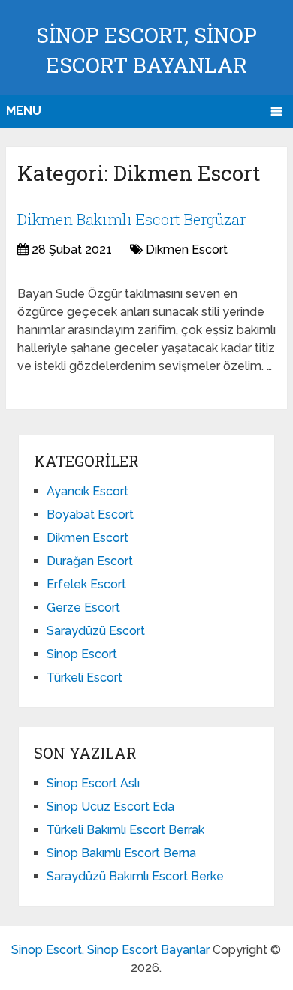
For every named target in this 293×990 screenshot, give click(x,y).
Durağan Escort (90, 561)
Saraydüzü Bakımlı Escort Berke (135, 876)
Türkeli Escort (84, 677)
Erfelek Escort (86, 584)
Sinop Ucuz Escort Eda (110, 806)
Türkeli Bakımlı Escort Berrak (125, 830)
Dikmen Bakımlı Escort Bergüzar (131, 219)
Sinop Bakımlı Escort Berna (121, 853)
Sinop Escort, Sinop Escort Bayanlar (110, 950)
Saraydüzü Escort (96, 631)
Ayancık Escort (87, 491)
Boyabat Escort (90, 514)
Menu (23, 111)
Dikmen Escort (187, 249)
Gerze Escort (83, 607)
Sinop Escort (82, 654)
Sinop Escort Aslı (93, 783)
